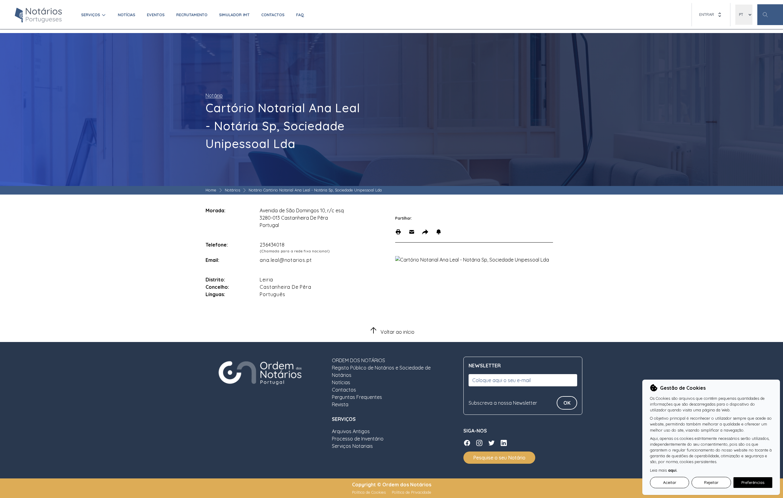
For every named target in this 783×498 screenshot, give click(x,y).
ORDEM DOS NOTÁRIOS (358, 360)
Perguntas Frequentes (357, 397)
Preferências (752, 482)
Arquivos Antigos (351, 431)
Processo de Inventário (358, 439)
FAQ (300, 14)
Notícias (126, 14)
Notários (232, 190)
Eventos (156, 14)
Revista (340, 404)
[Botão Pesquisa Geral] (770, 14)
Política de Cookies (369, 492)
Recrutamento (191, 14)
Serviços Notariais (352, 446)
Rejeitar (711, 482)
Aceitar (669, 482)
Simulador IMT (234, 14)
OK (566, 403)
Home (211, 190)
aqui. (672, 470)
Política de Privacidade (411, 492)
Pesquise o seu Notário (499, 458)
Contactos (272, 14)
